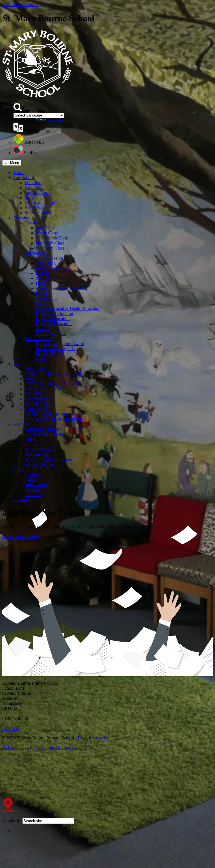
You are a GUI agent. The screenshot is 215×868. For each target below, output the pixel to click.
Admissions (35, 187)
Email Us (10, 728)
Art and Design (49, 258)
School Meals (37, 399)
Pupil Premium (38, 449)
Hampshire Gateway (43, 388)
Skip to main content (20, 4)
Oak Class (45, 228)
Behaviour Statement (43, 429)
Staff (29, 197)
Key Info (21, 424)
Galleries (32, 479)
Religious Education (54, 323)
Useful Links (36, 409)
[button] (17, 107)
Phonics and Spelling (54, 313)
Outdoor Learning (52, 353)
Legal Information (93, 738)
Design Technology (53, 268)
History (42, 283)
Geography (46, 278)
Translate (55, 120)
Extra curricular (38, 338)
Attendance (35, 368)
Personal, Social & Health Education (68, 308)
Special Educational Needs (48, 459)
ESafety (32, 378)
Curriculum (35, 253)
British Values (37, 207)
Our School (23, 177)
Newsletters (35, 489)
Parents (19, 363)
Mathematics (47, 298)
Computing (46, 263)
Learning (21, 217)
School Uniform (39, 404)
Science (43, 328)
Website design (15, 747)
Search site (11, 820)
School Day (35, 394)
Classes (31, 222)
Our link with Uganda (55, 348)
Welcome (33, 182)
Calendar (33, 474)
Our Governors (38, 192)
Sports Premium (39, 464)
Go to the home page (20, 536)
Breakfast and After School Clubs (54, 373)
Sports (41, 358)
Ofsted (30, 439)
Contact (20, 499)
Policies (31, 444)
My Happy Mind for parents (49, 414)
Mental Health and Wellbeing (62, 288)
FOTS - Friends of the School (51, 383)
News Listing (36, 484)
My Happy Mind (51, 333)
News (18, 469)
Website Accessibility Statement (53, 419)
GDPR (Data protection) (46, 434)
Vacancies (33, 494)
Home (18, 172)
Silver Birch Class (52, 238)
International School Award (60, 343)
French (42, 293)
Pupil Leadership (40, 212)
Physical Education (53, 318)
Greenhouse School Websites (61, 747)
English (42, 273)
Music (41, 303)
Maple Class (47, 233)
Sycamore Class (50, 248)
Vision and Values (41, 202)
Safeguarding (36, 454)
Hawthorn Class (50, 243)
